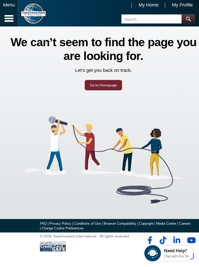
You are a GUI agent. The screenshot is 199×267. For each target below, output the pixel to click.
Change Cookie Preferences (63, 228)
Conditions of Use (87, 223)
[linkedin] (176, 240)
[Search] (188, 19)
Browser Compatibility (120, 223)
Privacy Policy (60, 223)
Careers (185, 223)
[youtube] (190, 240)
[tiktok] (163, 240)
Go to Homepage (103, 85)
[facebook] (149, 240)
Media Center (166, 223)
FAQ (43, 223)
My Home (149, 5)
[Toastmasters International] (33, 13)
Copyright (146, 223)
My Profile (182, 5)
